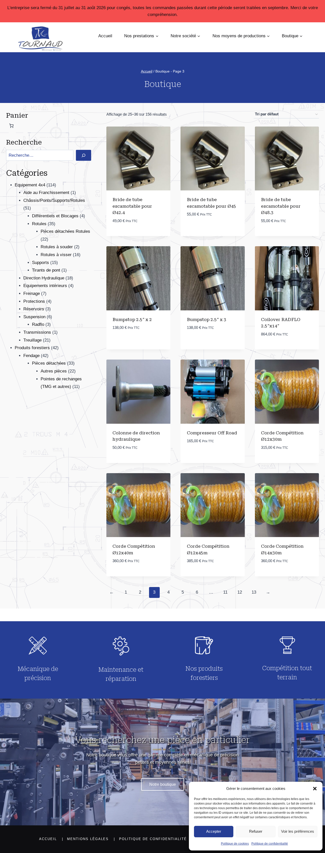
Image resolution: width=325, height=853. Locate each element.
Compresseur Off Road (212, 432)
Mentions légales (88, 839)
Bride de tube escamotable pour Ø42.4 (132, 206)
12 (239, 592)
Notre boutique (162, 784)
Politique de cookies (235, 843)
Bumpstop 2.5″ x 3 (206, 319)
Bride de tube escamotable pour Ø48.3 (281, 206)
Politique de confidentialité (269, 843)
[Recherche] (83, 155)
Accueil (105, 35)
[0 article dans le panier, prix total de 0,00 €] (11, 125)
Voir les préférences (297, 831)
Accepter (213, 831)
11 (225, 592)
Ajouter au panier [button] (132, 236)
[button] (314, 788)
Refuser (255, 831)
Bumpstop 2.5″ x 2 (132, 319)
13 (254, 592)
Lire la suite (274, 463)
